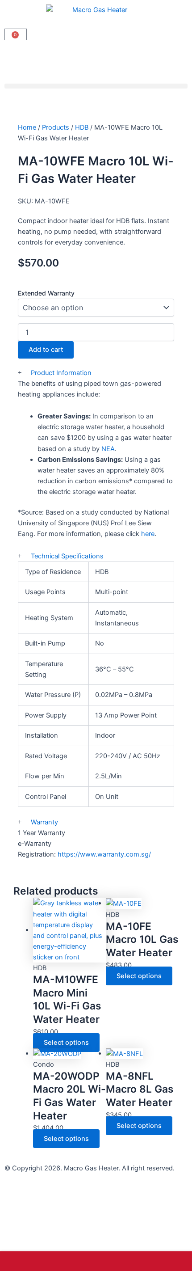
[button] (96, 86)
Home (27, 127)
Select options (66, 1043)
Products (55, 127)
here (147, 534)
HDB (81, 127)
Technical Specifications (67, 556)
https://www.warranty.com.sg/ (104, 854)
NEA (108, 449)
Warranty (44, 822)
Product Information (61, 373)
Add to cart (46, 350)
